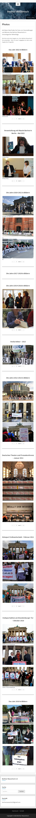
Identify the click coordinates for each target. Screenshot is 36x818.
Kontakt (22, 811)
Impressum (15, 811)
